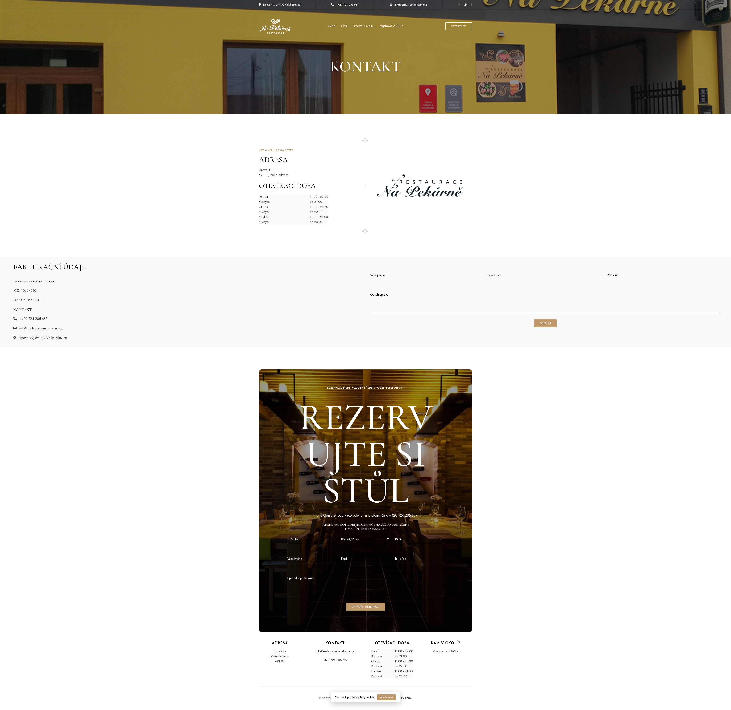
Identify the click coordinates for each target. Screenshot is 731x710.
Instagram (459, 5)
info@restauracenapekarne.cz (410, 4)
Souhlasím (386, 697)
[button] (458, 26)
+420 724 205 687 (347, 4)
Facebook (471, 5)
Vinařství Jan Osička (445, 651)
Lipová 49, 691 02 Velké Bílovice (281, 4)
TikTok (465, 5)
